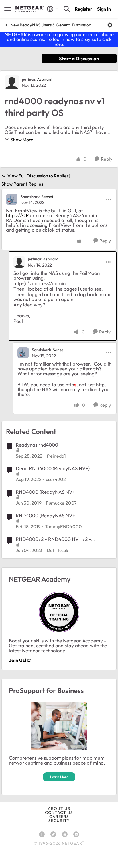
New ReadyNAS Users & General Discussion (50, 25)
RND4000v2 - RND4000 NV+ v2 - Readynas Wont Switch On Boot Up (54, 539)
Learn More (59, 777)
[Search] (66, 8)
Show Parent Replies (22, 184)
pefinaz (29, 79)
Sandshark (30, 197)
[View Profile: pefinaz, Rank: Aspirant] (12, 82)
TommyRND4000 (63, 526)
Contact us (59, 812)
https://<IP (17, 215)
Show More (22, 139)
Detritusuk (57, 550)
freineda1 (56, 455)
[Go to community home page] (29, 9)
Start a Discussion (79, 58)
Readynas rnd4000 (37, 445)
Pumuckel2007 (61, 503)
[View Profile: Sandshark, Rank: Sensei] (11, 199)
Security (59, 820)
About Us (59, 808)
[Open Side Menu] (7, 9)
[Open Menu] (110, 25)
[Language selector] (52, 9)
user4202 (56, 479)
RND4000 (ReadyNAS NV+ (45, 492)
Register (83, 9)
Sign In (104, 9)
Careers (59, 816)
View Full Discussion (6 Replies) (38, 176)
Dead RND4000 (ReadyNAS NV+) (53, 468)
